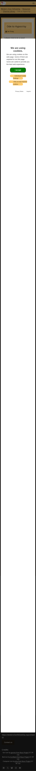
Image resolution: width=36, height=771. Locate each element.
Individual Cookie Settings (19, 77)
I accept (18, 70)
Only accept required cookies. (20, 83)
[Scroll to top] (3, 766)
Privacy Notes (19, 91)
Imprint (29, 91)
